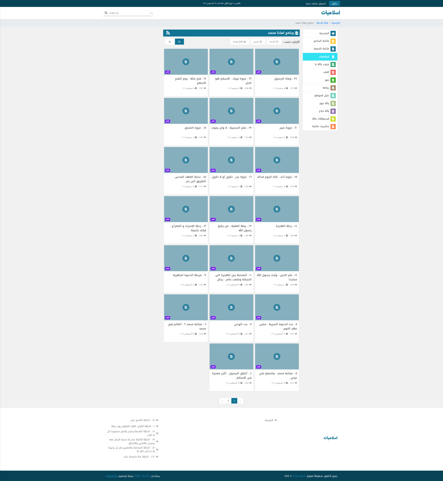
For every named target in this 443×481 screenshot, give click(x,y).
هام (258, 72)
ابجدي (256, 42)
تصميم (121, 476)
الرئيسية (336, 23)
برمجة (130, 476)
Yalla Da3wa (142, 476)
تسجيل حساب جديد (316, 3)
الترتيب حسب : (291, 42)
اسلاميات (299, 476)
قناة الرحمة (322, 23)
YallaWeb (111, 476)
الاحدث (272, 42)
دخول (334, 3)
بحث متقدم (114, 13)
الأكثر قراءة (238, 42)
